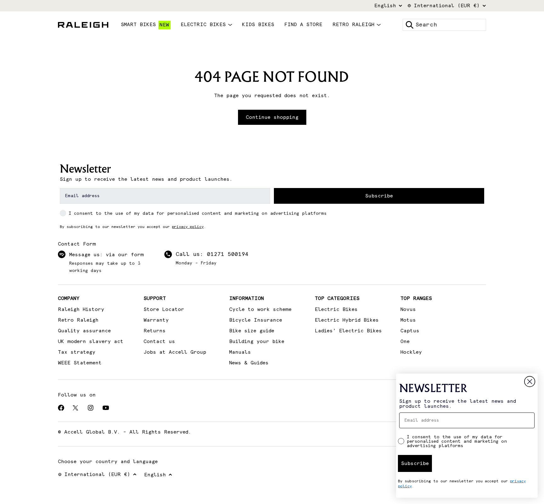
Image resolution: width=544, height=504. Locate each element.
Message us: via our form (106, 254)
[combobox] (444, 25)
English (385, 5)
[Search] (409, 25)
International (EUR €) (447, 5)
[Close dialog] (529, 381)
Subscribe (379, 195)
